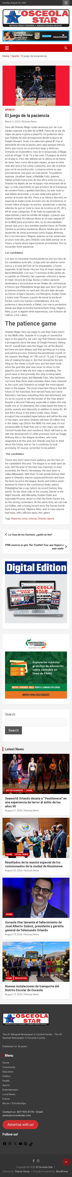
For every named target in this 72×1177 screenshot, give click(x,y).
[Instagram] (10, 1144)
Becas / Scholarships (14, 1103)
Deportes (16, 518)
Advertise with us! (20, 1125)
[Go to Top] (66, 1162)
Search (10, 714)
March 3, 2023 (12, 121)
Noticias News (29, 121)
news (25, 518)
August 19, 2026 (13, 934)
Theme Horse (22, 1171)
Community (9, 1067)
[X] (15, 1144)
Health (6, 1080)
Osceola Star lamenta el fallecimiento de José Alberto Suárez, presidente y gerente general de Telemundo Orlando (34, 926)
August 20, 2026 (13, 870)
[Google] (26, 1144)
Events (6, 1098)
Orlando (42, 518)
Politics (7, 1076)
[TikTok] (31, 1145)
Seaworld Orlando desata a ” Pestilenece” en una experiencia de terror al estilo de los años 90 (36, 802)
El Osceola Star (44, 1167)
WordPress (62, 1171)
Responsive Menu (65, 3)
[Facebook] (5, 1144)
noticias (33, 518)
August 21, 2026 (13, 810)
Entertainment (14, 790)
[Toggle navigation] (7, 48)
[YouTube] (20, 1144)
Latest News (14, 749)
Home (29, 790)
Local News (21, 854)
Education (21, 978)
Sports (10, 109)
